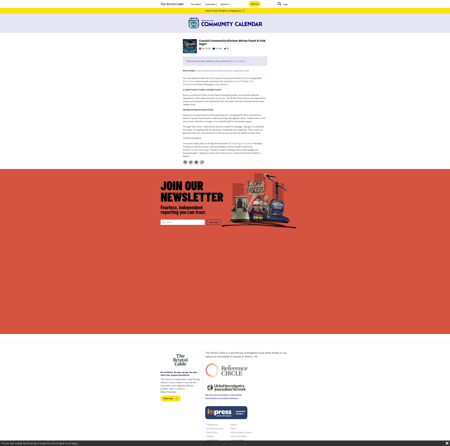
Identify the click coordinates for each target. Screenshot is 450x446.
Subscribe (213, 196)
